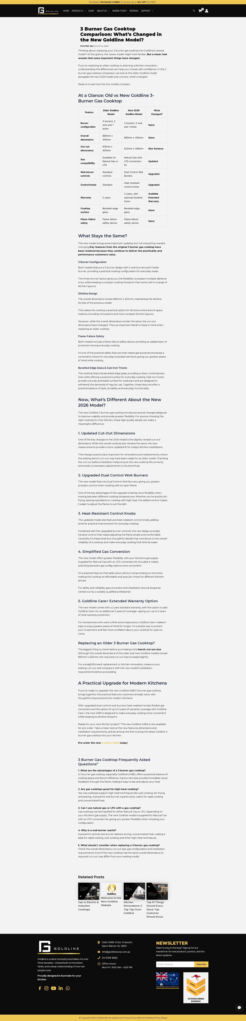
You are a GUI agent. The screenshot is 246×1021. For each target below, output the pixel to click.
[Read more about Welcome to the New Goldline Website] (111, 888)
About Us (102, 10)
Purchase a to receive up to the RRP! (122, 2)
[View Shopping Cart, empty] (200, 11)
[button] (84, 10)
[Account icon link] (206, 11)
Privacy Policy (130, 1018)
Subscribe (201, 964)
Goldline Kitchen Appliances (109, 1018)
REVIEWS (134, 10)
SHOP (91, 10)
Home (66, 10)
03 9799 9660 (109, 957)
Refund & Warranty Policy (149, 1018)
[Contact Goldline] (239, 1007)
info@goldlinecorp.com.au (116, 951)
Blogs (164, 1018)
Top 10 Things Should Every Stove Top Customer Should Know (155, 909)
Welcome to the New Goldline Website (111, 902)
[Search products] (194, 11)
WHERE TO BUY (119, 10)
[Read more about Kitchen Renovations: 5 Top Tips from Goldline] (134, 891)
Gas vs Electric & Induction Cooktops (88, 906)
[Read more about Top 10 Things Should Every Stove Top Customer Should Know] (157, 891)
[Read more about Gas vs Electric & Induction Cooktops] (89, 891)
